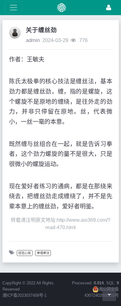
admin (33, 40)
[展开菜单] (13, 8)
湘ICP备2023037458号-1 (24, 295)
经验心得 (24, 253)
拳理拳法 (43, 253)
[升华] (108, 7)
